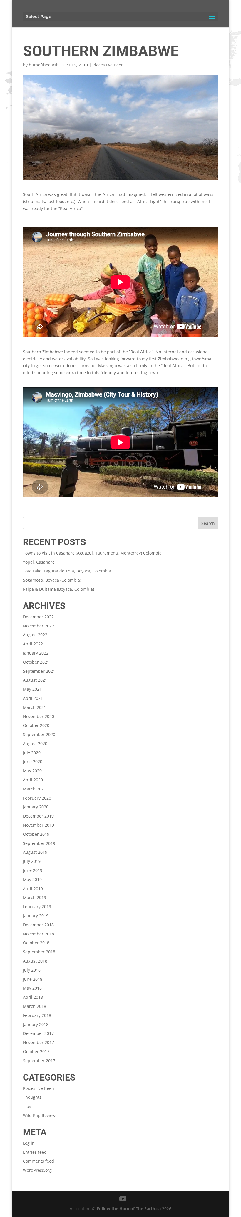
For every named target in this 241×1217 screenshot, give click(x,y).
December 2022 (38, 617)
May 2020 (32, 770)
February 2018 (37, 1015)
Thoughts (32, 1097)
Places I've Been (108, 65)
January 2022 (35, 653)
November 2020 (38, 716)
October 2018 (36, 942)
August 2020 (35, 743)
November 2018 (38, 934)
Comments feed (38, 1161)
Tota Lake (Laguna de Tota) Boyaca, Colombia (67, 571)
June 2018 (32, 979)
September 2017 (39, 1060)
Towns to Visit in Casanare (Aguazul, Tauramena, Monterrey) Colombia (92, 553)
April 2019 (33, 888)
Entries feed (35, 1152)
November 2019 (38, 825)
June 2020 (32, 761)
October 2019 (36, 834)
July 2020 (32, 752)
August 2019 (35, 852)
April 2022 (33, 644)
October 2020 (36, 725)
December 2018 (38, 925)
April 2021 (33, 698)
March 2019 (34, 897)
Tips (27, 1106)
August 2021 (35, 680)
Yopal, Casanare (39, 562)
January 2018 (35, 1024)
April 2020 (33, 780)
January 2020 (35, 807)
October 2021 (36, 662)
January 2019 (35, 915)
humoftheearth (44, 65)
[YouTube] (122, 1199)
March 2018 (34, 1006)
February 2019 (37, 906)
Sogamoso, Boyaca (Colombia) (52, 580)
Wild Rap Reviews (40, 1115)
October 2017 (36, 1051)
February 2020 (37, 798)
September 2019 (39, 843)
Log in (29, 1143)
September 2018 (39, 952)
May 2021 (32, 689)
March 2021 (34, 707)
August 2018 (35, 961)
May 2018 (32, 988)
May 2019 (32, 879)
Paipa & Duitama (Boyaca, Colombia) (58, 589)
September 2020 (39, 734)
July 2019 (32, 861)
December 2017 (38, 1033)
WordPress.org (37, 1170)
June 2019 (32, 870)
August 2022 (35, 634)
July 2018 (32, 970)
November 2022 (38, 626)
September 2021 (39, 671)
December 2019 (38, 816)
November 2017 (38, 1042)
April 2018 (33, 997)
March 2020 (34, 789)
